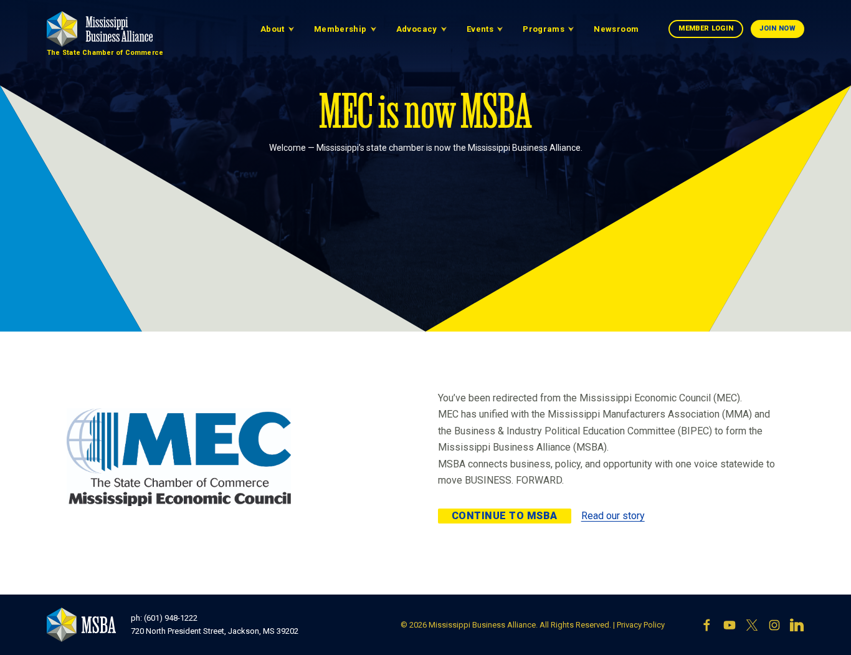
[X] (751, 625)
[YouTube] (729, 625)
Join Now (777, 28)
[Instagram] (774, 625)
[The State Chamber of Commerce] (100, 29)
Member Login (705, 28)
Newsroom (616, 29)
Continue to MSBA (505, 516)
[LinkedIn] (796, 625)
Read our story (613, 516)
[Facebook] (707, 625)
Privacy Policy (641, 624)
